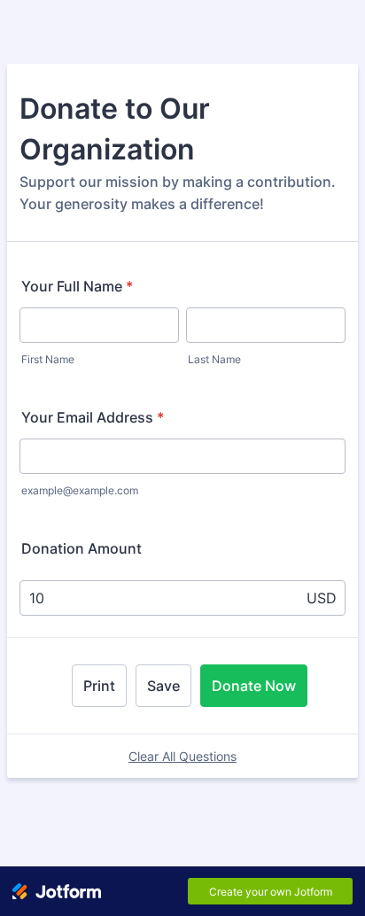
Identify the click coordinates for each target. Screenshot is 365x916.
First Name (47, 359)
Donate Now (254, 686)
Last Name (214, 359)
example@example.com (79, 490)
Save (163, 686)
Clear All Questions (182, 756)
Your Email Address (92, 417)
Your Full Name (77, 286)
